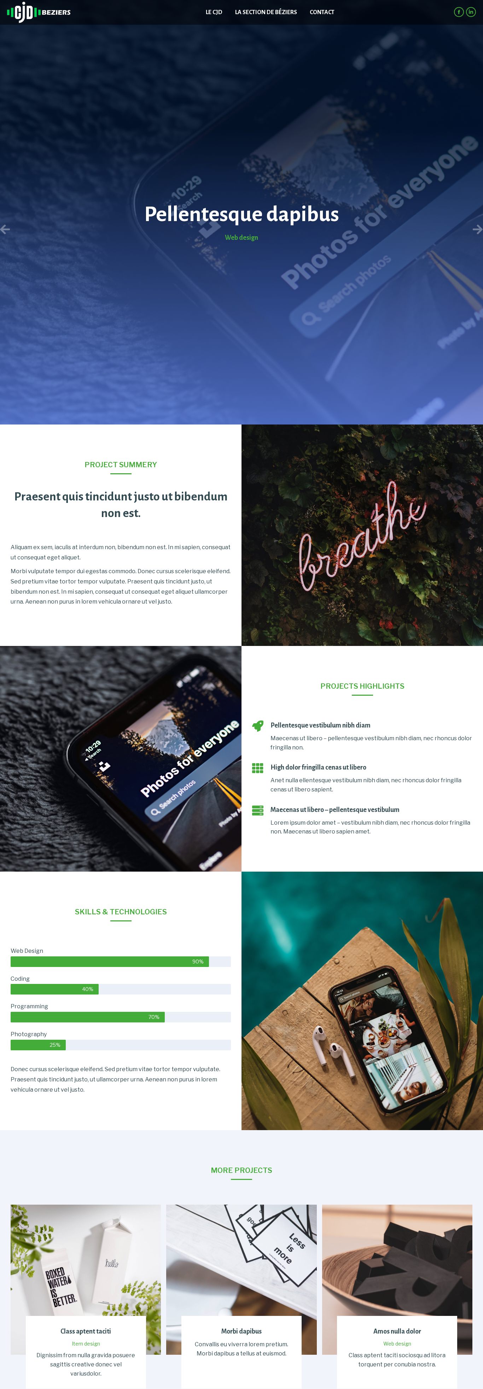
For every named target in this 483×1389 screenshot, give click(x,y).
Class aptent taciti (85, 1331)
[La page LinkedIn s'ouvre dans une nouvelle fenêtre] (471, 12)
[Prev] (121, 230)
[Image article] (86, 1280)
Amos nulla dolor (397, 1331)
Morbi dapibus (241, 1331)
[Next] (362, 230)
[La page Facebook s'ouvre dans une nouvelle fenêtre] (459, 12)
